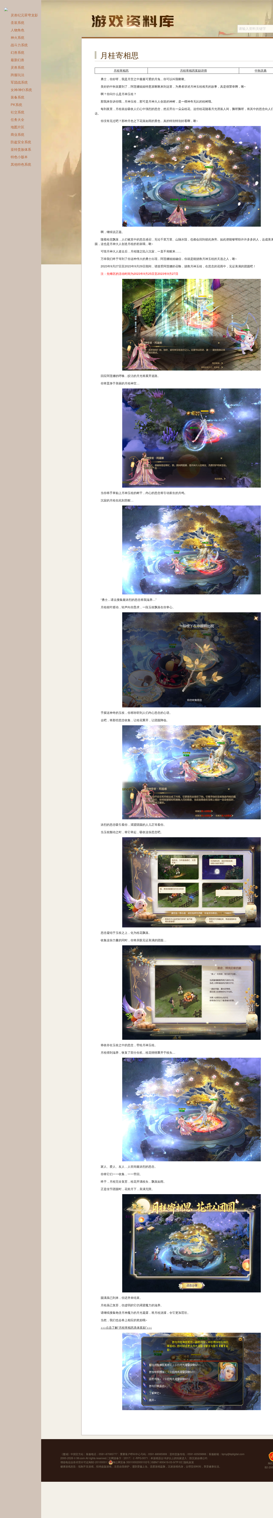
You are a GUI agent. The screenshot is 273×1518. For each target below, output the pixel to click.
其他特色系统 (21, 164)
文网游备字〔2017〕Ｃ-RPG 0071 (128, 1458)
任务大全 (17, 119)
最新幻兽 (17, 59)
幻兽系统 (17, 52)
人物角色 (17, 30)
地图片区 (17, 127)
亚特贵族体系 (21, 149)
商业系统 (17, 134)
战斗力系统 (19, 44)
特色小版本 (19, 156)
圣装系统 (17, 22)
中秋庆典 (261, 70)
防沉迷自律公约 (198, 1458)
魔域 (65, 1454)
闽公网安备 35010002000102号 (131, 1462)
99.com (80, 1458)
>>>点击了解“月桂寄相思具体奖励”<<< (126, 1327)
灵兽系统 (17, 67)
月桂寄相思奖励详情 (193, 70)
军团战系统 (19, 82)
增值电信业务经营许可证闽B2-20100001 (83, 1462)
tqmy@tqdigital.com (233, 1454)
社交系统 (17, 112)
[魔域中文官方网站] (8, 8)
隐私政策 (189, 1462)
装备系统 (17, 97)
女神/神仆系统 (21, 89)
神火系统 (17, 37)
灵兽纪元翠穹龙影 (24, 15)
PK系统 (16, 104)
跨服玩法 (17, 74)
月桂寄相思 (121, 70)
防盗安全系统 (21, 141)
